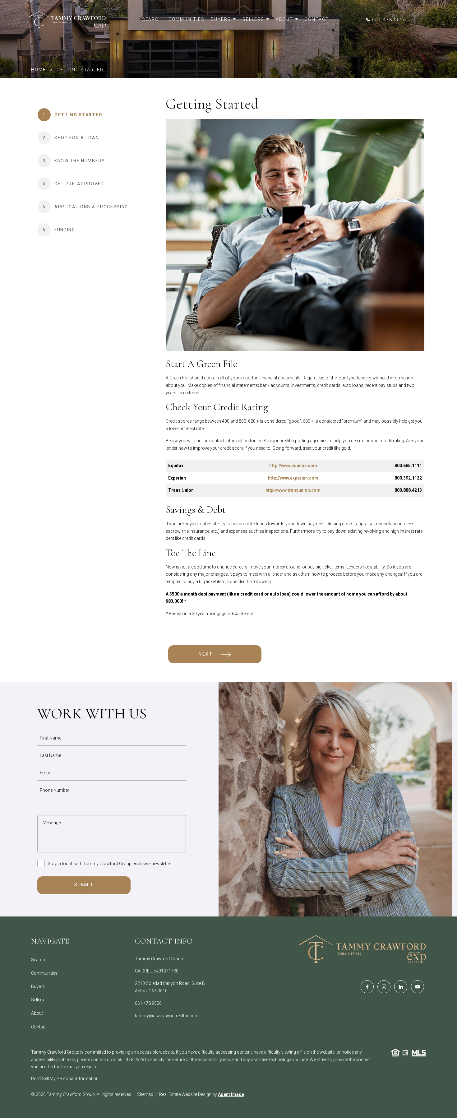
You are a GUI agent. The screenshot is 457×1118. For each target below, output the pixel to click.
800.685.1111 (408, 465)
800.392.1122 (408, 477)
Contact (317, 19)
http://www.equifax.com (293, 465)
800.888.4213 (408, 490)
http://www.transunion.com (293, 490)
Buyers (221, 19)
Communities (186, 19)
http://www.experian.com (293, 477)
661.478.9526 (148, 1003)
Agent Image (231, 1094)
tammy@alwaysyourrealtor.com (167, 1015)
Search (152, 19)
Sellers (253, 19)
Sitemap (145, 1094)
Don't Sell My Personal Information (65, 1078)
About (284, 19)
